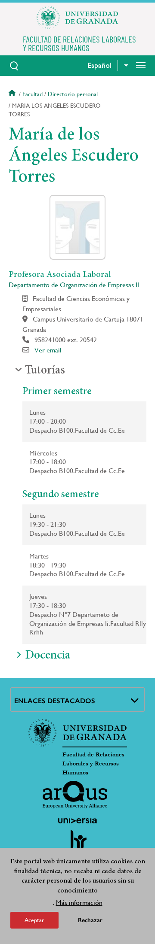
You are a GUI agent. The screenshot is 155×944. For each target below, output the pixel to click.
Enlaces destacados (54, 701)
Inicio (13, 94)
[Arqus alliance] (75, 794)
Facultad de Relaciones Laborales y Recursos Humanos (93, 763)
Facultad (32, 94)
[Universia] (77, 820)
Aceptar (34, 920)
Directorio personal (73, 94)
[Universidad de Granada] (77, 17)
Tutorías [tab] (45, 371)
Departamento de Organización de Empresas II (74, 285)
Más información (79, 902)
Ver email (48, 350)
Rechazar (90, 920)
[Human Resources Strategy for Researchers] (77, 843)
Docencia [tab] (47, 656)
